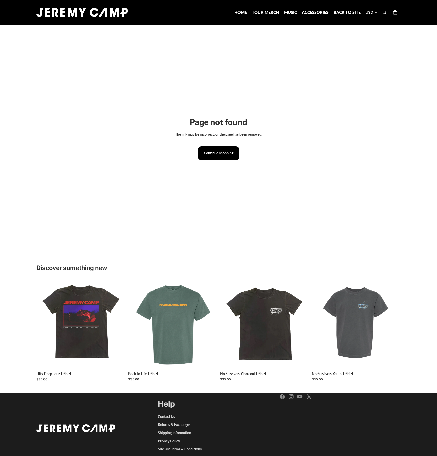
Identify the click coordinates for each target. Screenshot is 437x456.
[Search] (384, 12)
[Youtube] (300, 396)
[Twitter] (309, 396)
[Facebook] (282, 396)
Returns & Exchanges (174, 424)
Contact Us (166, 416)
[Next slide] (301, 324)
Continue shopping (218, 153)
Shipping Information (174, 433)
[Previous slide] (227, 324)
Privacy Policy (169, 441)
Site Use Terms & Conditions (180, 449)
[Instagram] (291, 396)
